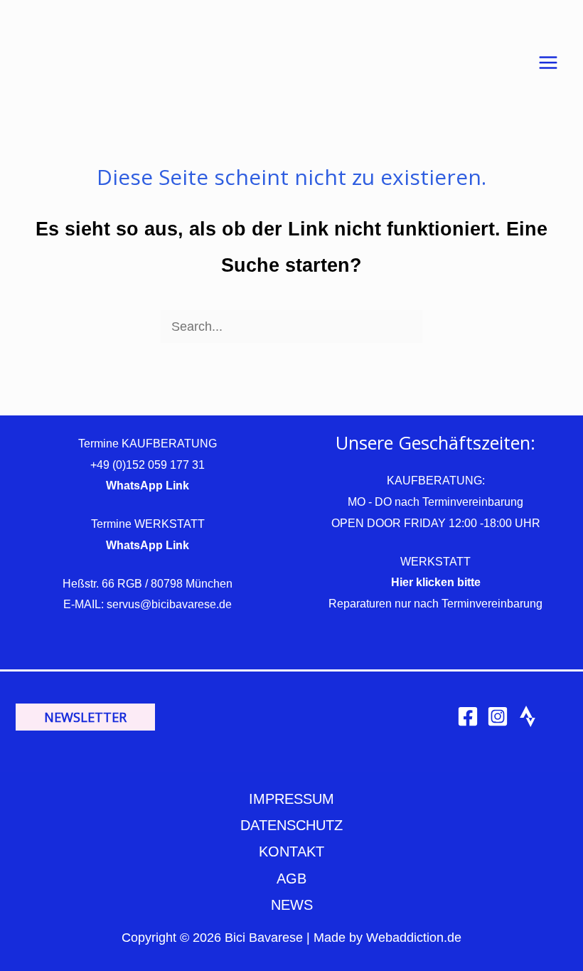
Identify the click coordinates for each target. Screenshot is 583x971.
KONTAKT (291, 851)
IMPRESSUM (291, 799)
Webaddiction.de (413, 937)
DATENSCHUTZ (291, 825)
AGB (291, 878)
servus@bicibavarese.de (169, 604)
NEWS (292, 905)
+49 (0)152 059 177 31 (147, 465)
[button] (85, 717)
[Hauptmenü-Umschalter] (548, 63)
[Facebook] (467, 716)
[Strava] (527, 716)
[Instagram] (497, 716)
